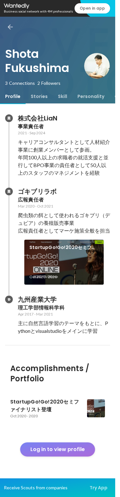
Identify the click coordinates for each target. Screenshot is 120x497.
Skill (62, 96)
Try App (99, 487)
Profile (12, 96)
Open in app (92, 8)
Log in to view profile (57, 449)
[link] (64, 262)
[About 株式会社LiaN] (9, 118)
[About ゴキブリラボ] (9, 191)
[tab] (13, 96)
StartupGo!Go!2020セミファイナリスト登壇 (62, 247)
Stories (39, 96)
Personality (90, 96)
